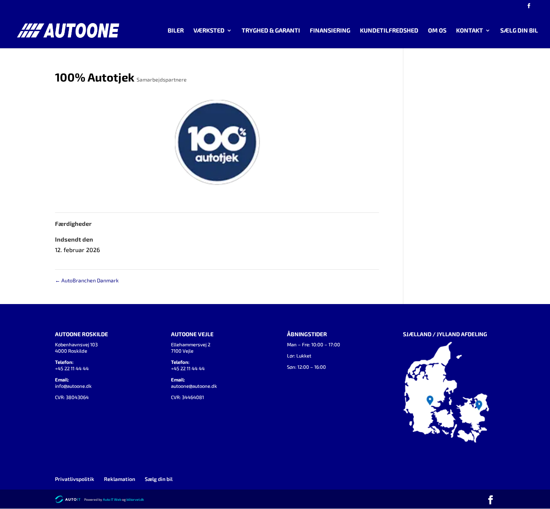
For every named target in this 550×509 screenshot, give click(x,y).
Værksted (208, 31)
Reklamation (119, 479)
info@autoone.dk (73, 386)
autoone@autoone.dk (194, 386)
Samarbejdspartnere (162, 79)
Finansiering (330, 31)
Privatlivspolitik (74, 479)
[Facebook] (528, 8)
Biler (176, 31)
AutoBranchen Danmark (87, 280)
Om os (437, 31)
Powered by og (105, 499)
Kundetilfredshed (389, 31)
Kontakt (469, 31)
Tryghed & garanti (271, 31)
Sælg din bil (519, 31)
